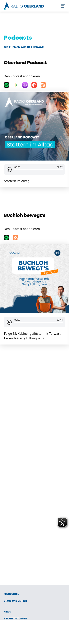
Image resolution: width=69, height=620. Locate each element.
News (7, 612)
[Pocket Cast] (34, 85)
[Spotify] (6, 85)
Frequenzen (11, 594)
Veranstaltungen (15, 619)
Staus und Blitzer (15, 601)
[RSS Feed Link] (43, 85)
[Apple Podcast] (25, 85)
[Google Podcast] (15, 85)
